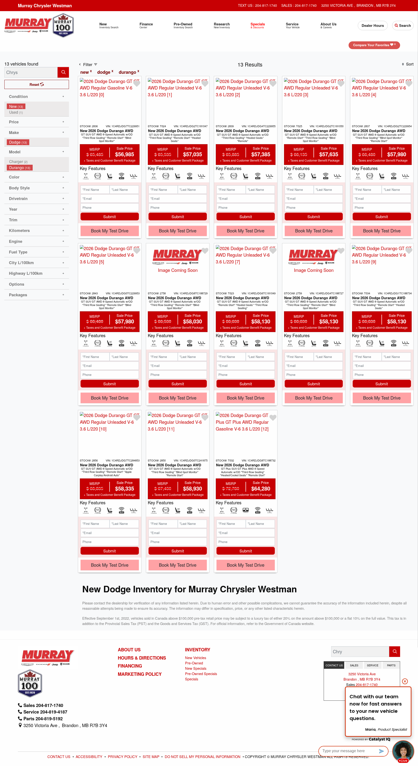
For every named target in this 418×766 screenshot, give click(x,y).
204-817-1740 (367, 684)
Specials (191, 678)
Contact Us (59, 756)
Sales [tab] (354, 665)
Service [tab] (372, 665)
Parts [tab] (391, 665)
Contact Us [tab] (334, 665)
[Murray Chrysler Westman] (28, 25)
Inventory (197, 649)
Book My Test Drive (109, 230)
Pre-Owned (194, 662)
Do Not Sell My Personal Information (203, 756)
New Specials (195, 668)
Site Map (151, 756)
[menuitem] (38, 106)
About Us (129, 649)
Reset (35, 84)
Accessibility (89, 756)
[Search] (63, 72)
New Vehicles (195, 657)
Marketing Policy (140, 674)
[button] (109, 25)
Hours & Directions (142, 657)
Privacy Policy (123, 756)
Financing (130, 665)
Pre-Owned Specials (201, 673)
